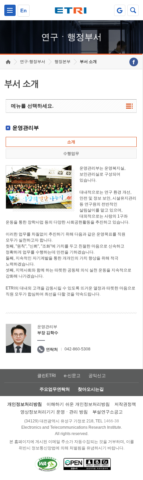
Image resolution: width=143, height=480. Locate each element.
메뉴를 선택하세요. (32, 106)
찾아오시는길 (91, 389)
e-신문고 (72, 375)
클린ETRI (46, 375)
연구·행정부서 (32, 61)
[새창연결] (133, 62)
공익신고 (97, 375)
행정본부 (63, 61)
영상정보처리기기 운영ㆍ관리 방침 (54, 411)
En (23, 10)
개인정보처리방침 (24, 404)
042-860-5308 (77, 349)
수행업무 (71, 153)
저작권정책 (125, 404)
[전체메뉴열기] (10, 10)
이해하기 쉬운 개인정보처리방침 (78, 404)
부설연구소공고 (107, 411)
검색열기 (133, 10)
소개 (71, 142)
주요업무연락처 (55, 389)
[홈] (8, 62)
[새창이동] (119, 10)
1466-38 (111, 421)
